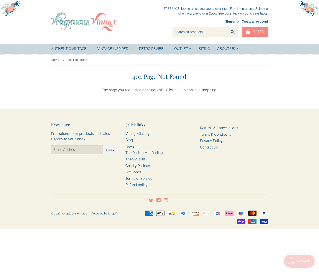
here (178, 90)
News (130, 146)
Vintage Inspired (113, 49)
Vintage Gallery (137, 134)
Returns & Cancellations (219, 128)
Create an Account (255, 21)
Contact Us (209, 147)
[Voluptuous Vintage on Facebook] (158, 201)
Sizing (204, 49)
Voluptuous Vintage (74, 213)
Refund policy (136, 185)
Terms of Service (138, 178)
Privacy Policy (211, 141)
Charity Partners (138, 166)
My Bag (258, 31)
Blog (129, 140)
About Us (226, 49)
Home (55, 59)
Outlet (181, 49)
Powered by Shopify (104, 213)
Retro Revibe (151, 49)
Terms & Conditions (215, 134)
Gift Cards (133, 172)
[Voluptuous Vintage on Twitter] (151, 201)
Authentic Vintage (69, 49)
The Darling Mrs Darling (144, 153)
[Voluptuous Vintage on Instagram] (166, 201)
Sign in (230, 21)
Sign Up (111, 149)
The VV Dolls (135, 159)
